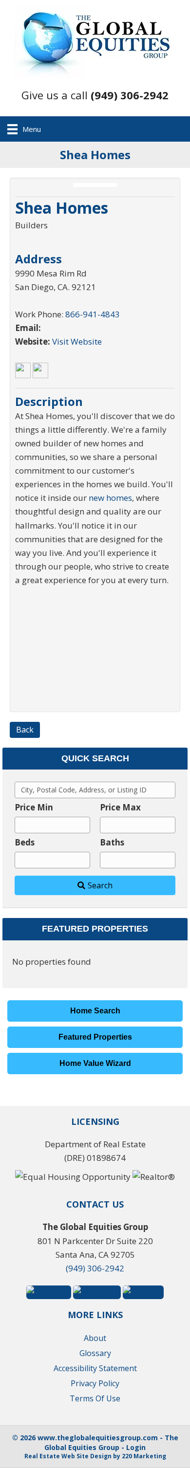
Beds (25, 842)
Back (25, 729)
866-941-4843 (92, 314)
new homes (110, 497)
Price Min (34, 807)
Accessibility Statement (95, 1368)
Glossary (95, 1353)
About (95, 1338)
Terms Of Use (95, 1398)
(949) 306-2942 (95, 1268)
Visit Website (77, 341)
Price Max (120, 807)
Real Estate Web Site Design (68, 1456)
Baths (112, 842)
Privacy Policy (95, 1383)
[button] (95, 95)
